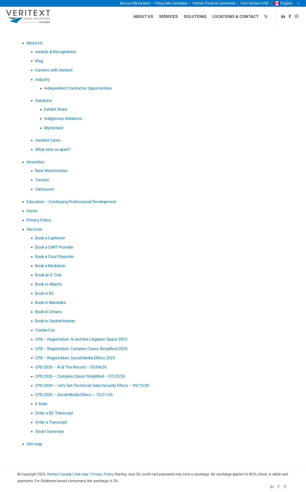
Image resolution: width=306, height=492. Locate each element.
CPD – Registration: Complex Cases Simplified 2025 (81, 348)
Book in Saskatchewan (55, 321)
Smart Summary (49, 431)
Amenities (35, 162)
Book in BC (44, 293)
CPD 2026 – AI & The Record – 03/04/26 (71, 367)
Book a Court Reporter (54, 256)
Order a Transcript (51, 422)
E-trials (41, 403)
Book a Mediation (50, 265)
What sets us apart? (53, 149)
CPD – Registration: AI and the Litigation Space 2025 (81, 339)
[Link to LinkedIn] (283, 16)
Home (31, 210)
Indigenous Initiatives (63, 118)
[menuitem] (135, 3)
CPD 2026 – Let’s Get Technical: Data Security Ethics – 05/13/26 (92, 385)
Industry (42, 79)
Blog (39, 61)
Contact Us (45, 330)
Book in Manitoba (50, 302)
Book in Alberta (48, 284)
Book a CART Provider (54, 247)
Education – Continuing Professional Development (71, 201)
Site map (34, 444)
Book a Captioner (50, 238)
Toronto (42, 180)
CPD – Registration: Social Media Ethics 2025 (75, 357)
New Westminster (51, 170)
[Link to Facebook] (290, 16)
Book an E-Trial (48, 275)
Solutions (43, 100)
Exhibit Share (55, 109)
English (286, 3)
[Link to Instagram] (296, 16)
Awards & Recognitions (55, 51)
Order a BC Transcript (54, 413)
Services (34, 229)
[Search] (265, 17)
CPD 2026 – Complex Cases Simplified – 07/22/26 (80, 376)
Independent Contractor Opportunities (78, 88)
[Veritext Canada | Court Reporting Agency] (28, 17)
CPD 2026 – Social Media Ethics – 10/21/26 (74, 394)
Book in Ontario (48, 311)
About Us (34, 43)
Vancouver (44, 189)
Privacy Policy (38, 220)
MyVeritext (53, 128)
